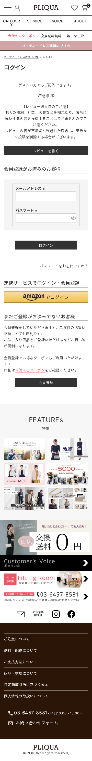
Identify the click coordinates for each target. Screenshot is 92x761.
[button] (46, 297)
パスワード (27, 210)
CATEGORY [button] (11, 23)
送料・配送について (20, 650)
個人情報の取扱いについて (26, 696)
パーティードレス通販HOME (21, 56)
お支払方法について (20, 662)
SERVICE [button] (34, 21)
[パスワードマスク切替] (73, 218)
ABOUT (80, 21)
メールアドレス (31, 188)
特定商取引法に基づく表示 (26, 684)
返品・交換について (20, 673)
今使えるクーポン (22, 36)
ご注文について (17, 639)
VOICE (57, 21)
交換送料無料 (51, 36)
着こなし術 (75, 36)
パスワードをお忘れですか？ (64, 266)
